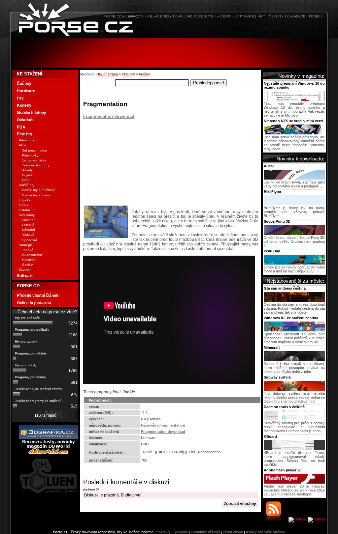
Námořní (28, 230)
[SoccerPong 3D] (294, 234)
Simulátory (27, 215)
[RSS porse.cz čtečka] (276, 519)
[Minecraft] (294, 360)
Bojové (27, 175)
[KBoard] (294, 449)
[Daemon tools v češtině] (294, 419)
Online (24, 205)
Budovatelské (32, 255)
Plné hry (128, 74)
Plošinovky (30, 155)
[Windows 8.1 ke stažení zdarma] (294, 330)
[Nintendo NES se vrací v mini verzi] (294, 133)
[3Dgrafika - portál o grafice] (48, 437)
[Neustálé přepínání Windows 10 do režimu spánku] (294, 99)
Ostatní (24, 210)
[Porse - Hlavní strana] (169, 36)
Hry (20, 98)
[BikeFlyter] (294, 204)
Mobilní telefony (31, 112)
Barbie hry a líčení (36, 195)
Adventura (27, 140)
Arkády (144, 74)
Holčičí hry (26, 185)
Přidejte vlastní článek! (38, 295)
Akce (22, 145)
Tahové (27, 250)
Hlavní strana (107, 74)
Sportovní (29, 240)
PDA (21, 127)
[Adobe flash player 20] (294, 482)
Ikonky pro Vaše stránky (265, 532)
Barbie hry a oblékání (38, 190)
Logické (25, 200)
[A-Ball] (294, 178)
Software (25, 275)
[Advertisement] (169, 53)
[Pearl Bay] (294, 263)
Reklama (181, 532)
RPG (25, 180)
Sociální (28, 265)
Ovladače (26, 120)
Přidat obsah (233, 532)
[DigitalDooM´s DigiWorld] (48, 453)
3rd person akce (34, 150)
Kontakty (163, 532)
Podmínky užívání (205, 532)
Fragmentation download (108, 116)
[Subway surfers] (294, 389)
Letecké (28, 225)
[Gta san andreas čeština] (294, 300)
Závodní (28, 220)
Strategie (26, 245)
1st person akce (34, 160)
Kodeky (24, 105)
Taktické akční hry (35, 165)
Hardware (26, 91)
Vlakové (28, 235)
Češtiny (24, 83)
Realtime (28, 260)
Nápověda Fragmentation (163, 425)
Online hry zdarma (34, 302)
